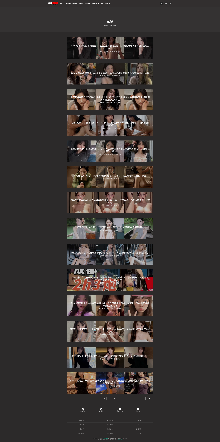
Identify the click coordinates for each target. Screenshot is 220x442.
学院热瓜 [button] (94, 3)
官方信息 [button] (107, 3)
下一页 (149, 398)
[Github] (170, 3)
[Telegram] (166, 3)
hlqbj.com (119, 439)
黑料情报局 (105, 438)
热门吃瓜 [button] (74, 3)
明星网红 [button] (81, 3)
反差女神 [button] (87, 3)
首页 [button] (61, 3)
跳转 (115, 398)
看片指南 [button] (100, 3)
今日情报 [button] (68, 3)
